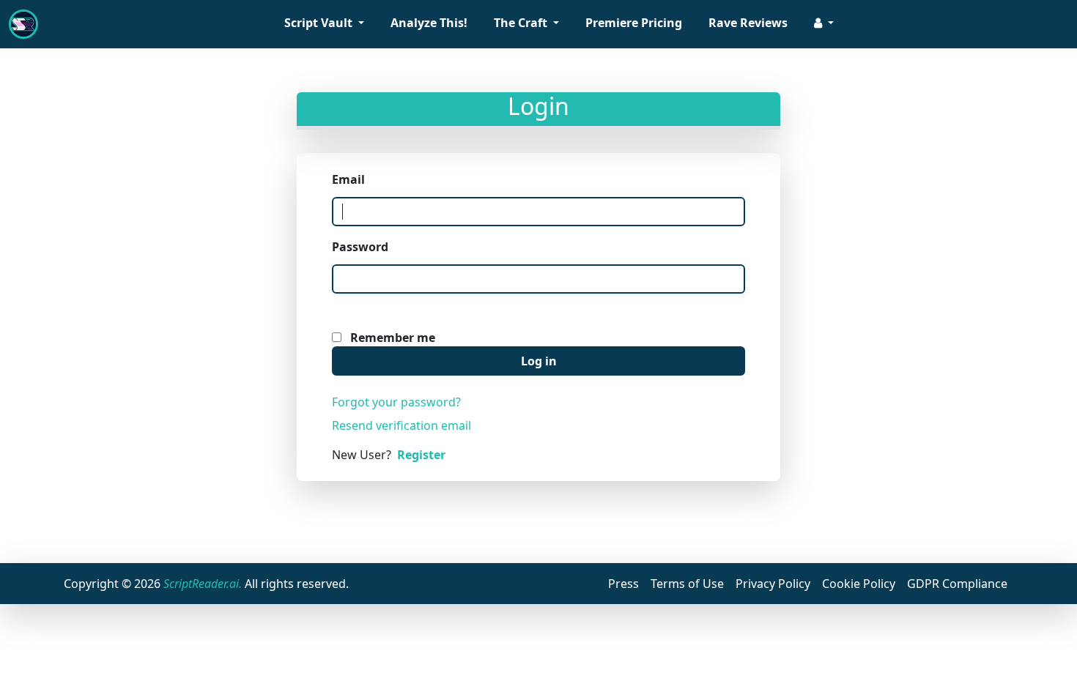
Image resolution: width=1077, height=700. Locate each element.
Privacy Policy (773, 584)
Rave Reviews (748, 23)
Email (348, 179)
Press (623, 584)
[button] (824, 24)
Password (360, 247)
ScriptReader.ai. (202, 584)
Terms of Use (687, 584)
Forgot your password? (396, 402)
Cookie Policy (858, 584)
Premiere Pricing (633, 23)
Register (421, 455)
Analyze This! (429, 23)
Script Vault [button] (319, 23)
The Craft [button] (522, 23)
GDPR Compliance (957, 584)
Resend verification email (401, 425)
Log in (539, 361)
